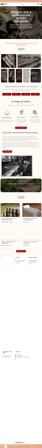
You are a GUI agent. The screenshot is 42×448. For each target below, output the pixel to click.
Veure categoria (9, 63)
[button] (1, 22)
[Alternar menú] (22, 4)
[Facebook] (39, 1)
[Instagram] (41, 1)
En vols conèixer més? (21, 186)
